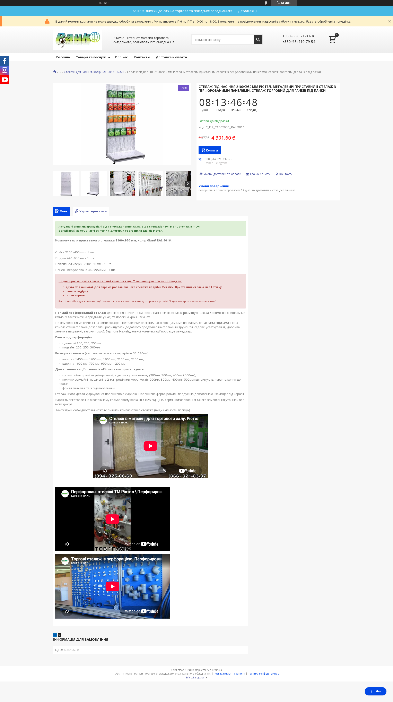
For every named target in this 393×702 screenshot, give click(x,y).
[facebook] (55, 635)
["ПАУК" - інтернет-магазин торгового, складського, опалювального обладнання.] (77, 40)
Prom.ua (217, 670)
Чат (379, 691)
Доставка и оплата (171, 57)
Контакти (142, 57)
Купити (212, 150)
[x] (59, 635)
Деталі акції (247, 11)
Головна (63, 57)
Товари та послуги (91, 57)
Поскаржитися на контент (229, 673)
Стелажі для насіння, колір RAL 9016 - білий (94, 72)
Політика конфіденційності (264, 673)
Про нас (121, 57)
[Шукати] (258, 39)
